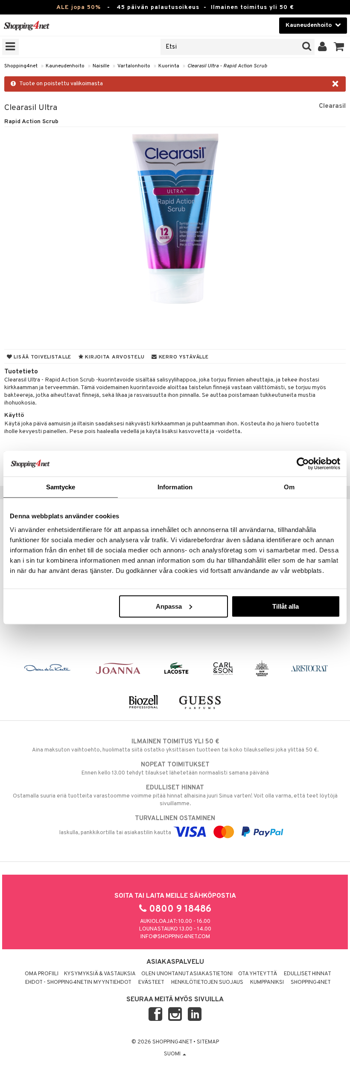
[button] (339, 47)
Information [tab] (175, 487)
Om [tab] (289, 487)
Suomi (173, 1054)
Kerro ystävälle (182, 357)
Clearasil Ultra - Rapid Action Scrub (227, 66)
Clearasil (332, 106)
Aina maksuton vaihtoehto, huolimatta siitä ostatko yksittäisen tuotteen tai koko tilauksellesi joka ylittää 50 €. (175, 746)
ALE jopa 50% (78, 7)
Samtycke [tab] (61, 487)
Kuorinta (168, 66)
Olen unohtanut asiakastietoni (187, 974)
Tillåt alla (285, 606)
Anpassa (169, 606)
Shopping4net (21, 66)
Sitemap (208, 1042)
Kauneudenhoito (65, 66)
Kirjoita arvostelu (114, 357)
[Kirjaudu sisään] (322, 47)
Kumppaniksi (267, 982)
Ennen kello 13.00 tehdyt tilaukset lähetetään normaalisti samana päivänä (175, 769)
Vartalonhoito (133, 66)
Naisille (101, 66)
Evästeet (151, 982)
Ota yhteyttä (257, 974)
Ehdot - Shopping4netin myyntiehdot (78, 982)
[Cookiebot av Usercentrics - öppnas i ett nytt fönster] (302, 463)
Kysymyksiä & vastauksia (100, 974)
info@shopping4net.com (175, 936)
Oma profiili (41, 974)
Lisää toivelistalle (41, 357)
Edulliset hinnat (307, 974)
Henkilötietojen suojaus (207, 982)
